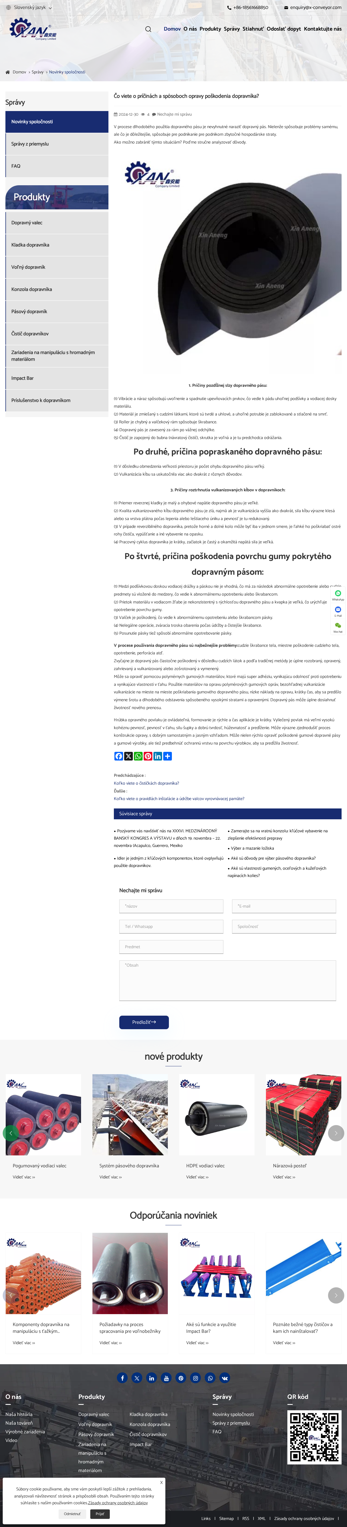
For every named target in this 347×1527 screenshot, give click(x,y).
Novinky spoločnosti (67, 72)
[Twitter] (136, 1377)
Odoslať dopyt (284, 29)
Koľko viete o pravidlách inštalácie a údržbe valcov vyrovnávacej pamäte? (179, 799)
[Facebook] (122, 1377)
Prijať (100, 1514)
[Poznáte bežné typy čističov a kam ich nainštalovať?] (303, 1273)
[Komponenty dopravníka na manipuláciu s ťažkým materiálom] (43, 1273)
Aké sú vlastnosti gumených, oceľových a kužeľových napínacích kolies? (277, 872)
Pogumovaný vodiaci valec (39, 1166)
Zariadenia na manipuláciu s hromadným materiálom (53, 356)
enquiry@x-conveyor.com (316, 8)
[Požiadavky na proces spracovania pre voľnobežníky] (130, 1273)
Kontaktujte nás (323, 29)
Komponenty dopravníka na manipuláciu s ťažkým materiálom (41, 1328)
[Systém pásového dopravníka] (130, 1114)
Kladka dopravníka (30, 245)
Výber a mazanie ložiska (252, 848)
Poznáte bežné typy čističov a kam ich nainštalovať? (303, 1328)
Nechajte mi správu (174, 114)
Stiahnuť (253, 29)
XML (262, 1518)
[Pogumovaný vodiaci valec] (43, 1114)
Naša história (19, 1415)
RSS (245, 1518)
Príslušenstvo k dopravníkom (40, 400)
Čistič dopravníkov (30, 334)
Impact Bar (22, 378)
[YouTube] (166, 1377)
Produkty (210, 29)
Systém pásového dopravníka (129, 1166)
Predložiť (144, 1022)
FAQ (15, 166)
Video (11, 1441)
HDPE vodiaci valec (205, 1166)
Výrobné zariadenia (25, 1432)
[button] (11, 1133)
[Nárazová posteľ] (303, 1114)
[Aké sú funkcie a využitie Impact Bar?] (217, 1273)
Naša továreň (19, 1423)
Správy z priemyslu (30, 144)
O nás (190, 29)
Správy (232, 29)
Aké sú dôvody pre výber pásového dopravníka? (273, 858)
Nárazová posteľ (290, 1166)
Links (206, 1518)
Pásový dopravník (29, 311)
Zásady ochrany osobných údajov (304, 1518)
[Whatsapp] (210, 1377)
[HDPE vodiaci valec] (217, 1114)
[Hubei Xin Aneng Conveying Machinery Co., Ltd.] (32, 29)
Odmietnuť (72, 1514)
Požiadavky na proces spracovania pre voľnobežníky (129, 1328)
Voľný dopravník (28, 267)
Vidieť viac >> (24, 1177)
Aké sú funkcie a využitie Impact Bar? (211, 1328)
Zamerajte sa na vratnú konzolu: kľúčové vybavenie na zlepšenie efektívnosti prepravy (278, 834)
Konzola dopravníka (31, 289)
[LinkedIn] (151, 1377)
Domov (172, 29)
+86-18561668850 (250, 8)
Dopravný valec (26, 223)
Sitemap (226, 1518)
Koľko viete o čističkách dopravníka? (146, 783)
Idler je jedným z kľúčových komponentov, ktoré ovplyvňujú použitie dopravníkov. (168, 862)
